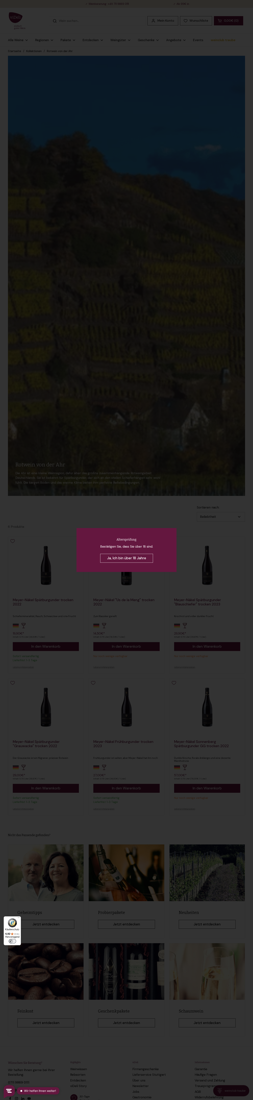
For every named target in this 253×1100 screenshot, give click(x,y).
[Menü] (18, 918)
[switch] (12, 941)
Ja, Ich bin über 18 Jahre (126, 558)
